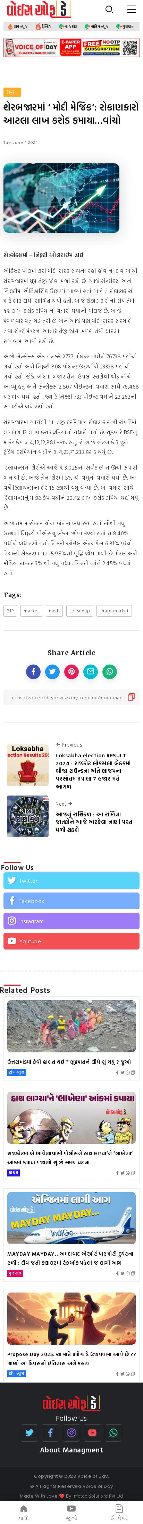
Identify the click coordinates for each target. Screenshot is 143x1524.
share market (114, 611)
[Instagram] (71, 921)
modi (54, 611)
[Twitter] (71, 880)
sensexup (79, 611)
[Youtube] (71, 941)
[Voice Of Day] (72, 1403)
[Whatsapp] (113, 1433)
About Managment (71, 1449)
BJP (10, 611)
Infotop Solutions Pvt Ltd (98, 1495)
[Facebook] (71, 901)
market (31, 611)
